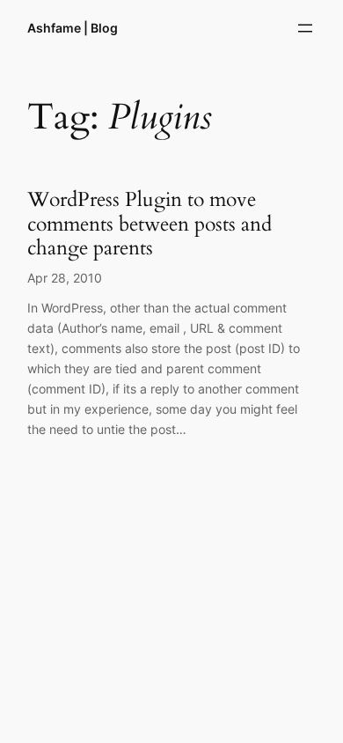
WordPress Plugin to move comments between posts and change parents (149, 224)
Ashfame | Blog (72, 27)
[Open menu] (305, 28)
